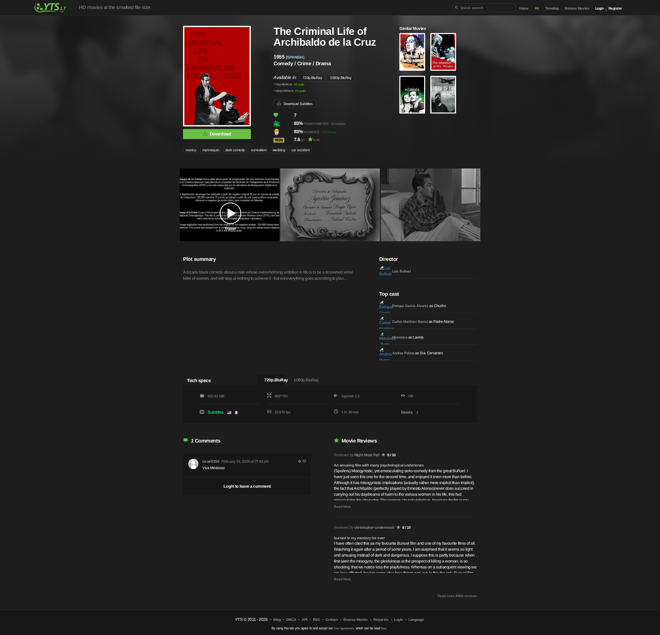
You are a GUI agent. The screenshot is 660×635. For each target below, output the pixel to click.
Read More (342, 507)
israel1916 (210, 461)
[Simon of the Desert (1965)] (443, 95)
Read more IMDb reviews (457, 596)
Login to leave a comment (247, 486)
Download (220, 133)
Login (599, 8)
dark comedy (235, 150)
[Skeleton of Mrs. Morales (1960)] (443, 52)
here (383, 628)
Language (416, 620)
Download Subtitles (298, 104)
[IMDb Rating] (283, 140)
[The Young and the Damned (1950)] (412, 52)
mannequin (210, 150)
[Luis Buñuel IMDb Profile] (384, 271)
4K (537, 8)
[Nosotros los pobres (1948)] (412, 95)
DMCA (291, 620)
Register (615, 8)
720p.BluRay (312, 78)
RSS (316, 620)
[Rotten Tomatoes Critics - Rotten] (283, 124)
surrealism (258, 150)
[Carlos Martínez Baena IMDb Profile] (384, 321)
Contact (331, 620)
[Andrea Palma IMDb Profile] (384, 352)
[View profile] (193, 464)
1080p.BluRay (340, 78)
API (304, 620)
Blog (276, 620)
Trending (552, 8)
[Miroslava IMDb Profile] (384, 337)
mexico (191, 150)
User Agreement (344, 628)
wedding (279, 150)
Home (524, 8)
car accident (300, 150)
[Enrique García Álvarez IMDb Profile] (384, 305)
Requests (381, 620)
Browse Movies (577, 8)
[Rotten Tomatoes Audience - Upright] (283, 132)
